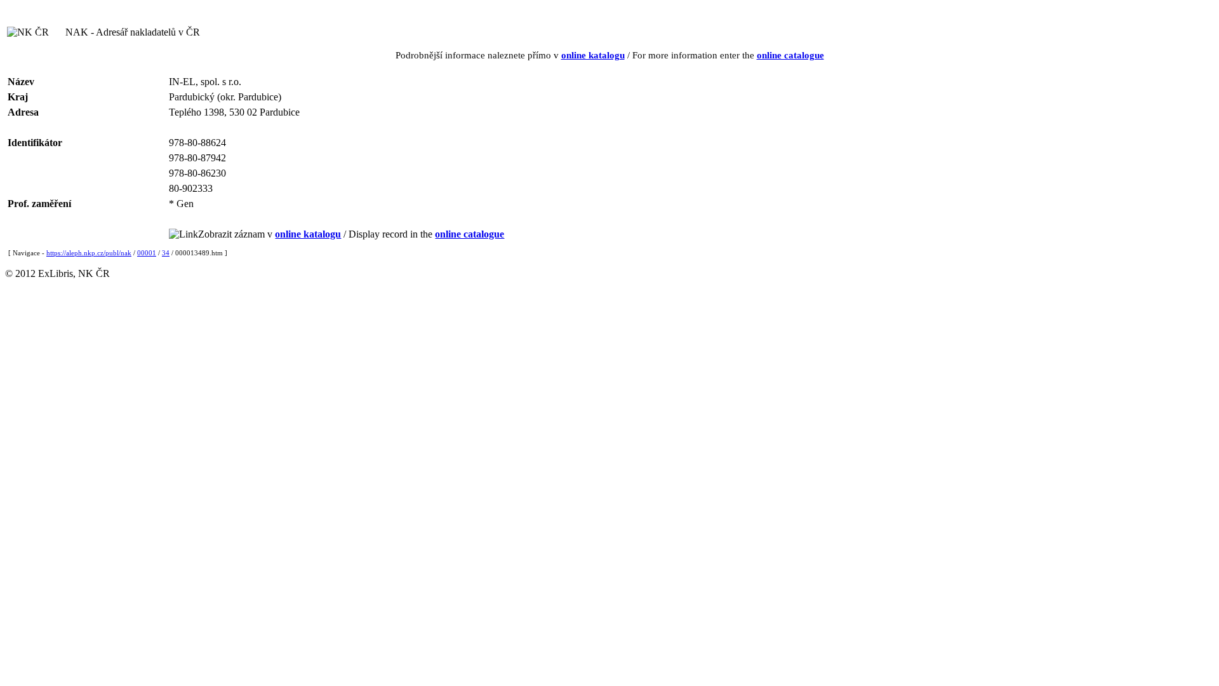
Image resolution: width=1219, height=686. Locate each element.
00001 (146, 253)
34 (166, 253)
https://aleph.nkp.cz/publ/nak (88, 253)
